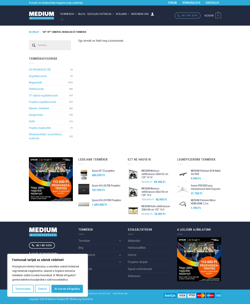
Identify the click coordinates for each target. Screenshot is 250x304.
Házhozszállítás (137, 247)
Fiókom (172, 2)
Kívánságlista (191, 2)
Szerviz (132, 255)
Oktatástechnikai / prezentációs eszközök (45, 136)
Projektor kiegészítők (40, 127)
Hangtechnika (36, 114)
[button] (212, 15)
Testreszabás (23, 288)
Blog (81, 13)
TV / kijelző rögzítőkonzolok (43, 95)
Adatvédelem (120, 293)
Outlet (32, 121)
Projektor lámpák (138, 262)
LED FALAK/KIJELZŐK (40, 69)
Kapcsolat (212, 2)
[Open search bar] (62, 19)
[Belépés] (152, 14)
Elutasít (42, 288)
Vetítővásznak (36, 88)
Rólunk (121, 13)
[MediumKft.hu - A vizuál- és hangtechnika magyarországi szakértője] (41, 16)
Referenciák (140, 13)
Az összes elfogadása (67, 288)
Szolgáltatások (99, 13)
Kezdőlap (34, 32)
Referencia (134, 276)
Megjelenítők (35, 82)
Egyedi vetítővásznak (140, 269)
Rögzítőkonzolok (38, 76)
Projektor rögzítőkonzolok (42, 101)
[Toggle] (120, 240)
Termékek (67, 13)
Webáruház (134, 241)
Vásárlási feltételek (98, 293)
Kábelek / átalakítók (39, 108)
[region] (47, 275)
